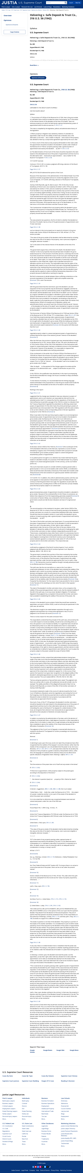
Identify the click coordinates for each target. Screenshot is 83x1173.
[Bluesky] (45, 1167)
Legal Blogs (45, 1128)
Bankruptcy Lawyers (8, 1101)
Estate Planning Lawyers (9, 1111)
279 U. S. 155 (62, 899)
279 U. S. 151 (54, 899)
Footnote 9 (75, 496)
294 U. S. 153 (54, 635)
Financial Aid (64, 1106)
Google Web (60, 1050)
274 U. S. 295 (48, 905)
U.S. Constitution (7, 1126)
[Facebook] (38, 1167)
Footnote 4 (33, 386)
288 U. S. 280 (48, 789)
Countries (44, 1141)
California (25, 1134)
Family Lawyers (7, 1114)
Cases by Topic (27, 1076)
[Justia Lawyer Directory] (50, 1167)
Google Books (47, 1050)
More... (4, 1119)
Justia (3, 10)
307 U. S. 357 (40, 749)
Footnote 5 (51, 412)
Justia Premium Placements (69, 1131)
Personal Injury (26, 1116)
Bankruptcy (25, 1101)
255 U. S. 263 (35, 767)
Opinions (7, 20)
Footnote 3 (33, 337)
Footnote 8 (36, 474)
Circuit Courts (6, 1136)
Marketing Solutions (68, 7)
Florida (24, 1136)
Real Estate (45, 1114)
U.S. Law (8, 10)
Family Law (25, 1114)
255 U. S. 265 (50, 823)
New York (25, 1139)
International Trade (47, 1111)
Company (32, 1170)
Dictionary (64, 1101)
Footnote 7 (59, 447)
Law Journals (65, 1111)
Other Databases (48, 1123)
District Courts (6, 1139)
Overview (8, 15)
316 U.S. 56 (65, 90)
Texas (24, 1141)
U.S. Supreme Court (25, 10)
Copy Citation (14, 32)
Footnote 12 (56, 613)
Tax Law (44, 1116)
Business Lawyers (7, 1103)
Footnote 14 (49, 726)
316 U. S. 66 (48, 158)
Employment (45, 1106)
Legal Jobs (45, 1126)
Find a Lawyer (6, 7)
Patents (44, 1136)
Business (45, 1098)
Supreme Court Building (30, 1081)
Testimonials (65, 1143)
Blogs (63, 1114)
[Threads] (43, 1167)
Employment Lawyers (8, 1109)
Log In (71, 2)
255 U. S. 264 (35, 776)
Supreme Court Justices (10, 1081)
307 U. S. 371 (48, 749)
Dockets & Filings (7, 1141)
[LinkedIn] (33, 1167)
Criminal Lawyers (7, 1106)
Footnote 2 (56, 325)
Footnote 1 (33, 280)
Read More (33, 65)
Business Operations (48, 1103)
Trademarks (45, 1139)
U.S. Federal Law (8, 1123)
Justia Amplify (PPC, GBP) (68, 1138)
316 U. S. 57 (58, 125)
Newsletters (56, 7)
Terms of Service (45, 1170)
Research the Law (27, 7)
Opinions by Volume (36, 10)
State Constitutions (28, 1126)
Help (37, 1170)
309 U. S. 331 (69, 754)
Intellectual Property (48, 1109)
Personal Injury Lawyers (9, 1116)
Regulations (6, 1131)
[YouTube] (36, 1167)
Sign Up (78, 2)
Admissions (64, 1103)
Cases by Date (7, 1076)
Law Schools (38, 7)
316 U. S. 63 (65, 148)
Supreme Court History (69, 1076)
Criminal (24, 1103)
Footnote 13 (58, 633)
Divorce (24, 1106)
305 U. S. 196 (45, 886)
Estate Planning (27, 1111)
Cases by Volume (48, 1076)
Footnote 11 (34, 585)
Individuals (26, 1098)
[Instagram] (40, 1167)
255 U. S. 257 (72, 315)
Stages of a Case (48, 1081)
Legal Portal (24, 1170)
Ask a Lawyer (16, 7)
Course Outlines (66, 1109)
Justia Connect (15, 1170)
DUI (23, 1109)
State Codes (25, 1128)
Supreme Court (7, 1134)
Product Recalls (46, 1134)
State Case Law (26, 1131)
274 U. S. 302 (56, 905)
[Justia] (9, 2)
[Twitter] (47, 1167)
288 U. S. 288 (56, 789)
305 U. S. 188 (34, 562)
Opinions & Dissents (38, 78)
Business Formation (48, 1101)
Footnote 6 (55, 428)
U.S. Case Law (15, 10)
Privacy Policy (55, 1170)
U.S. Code (5, 1128)
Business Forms (46, 1131)
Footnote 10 (72, 579)
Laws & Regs (48, 7)
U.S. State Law (27, 1123)
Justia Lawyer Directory (68, 1128)
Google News (74, 1050)
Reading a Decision (68, 1081)
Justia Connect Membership (69, 1126)
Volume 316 (46, 10)
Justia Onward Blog (67, 1141)
